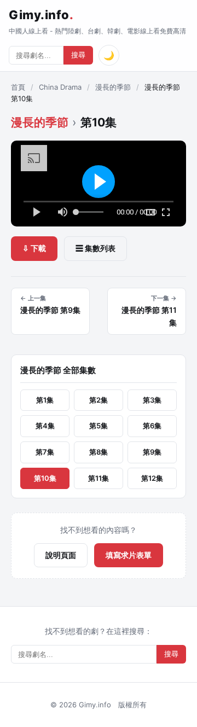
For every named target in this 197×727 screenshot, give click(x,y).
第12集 (152, 478)
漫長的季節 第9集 (50, 304)
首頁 (18, 87)
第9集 (152, 451)
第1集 (45, 400)
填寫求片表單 (129, 555)
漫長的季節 (113, 87)
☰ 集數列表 (95, 248)
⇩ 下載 (34, 248)
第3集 (152, 400)
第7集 (45, 451)
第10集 (45, 478)
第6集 (152, 425)
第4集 (45, 425)
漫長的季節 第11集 (149, 310)
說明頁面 (60, 555)
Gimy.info (41, 15)
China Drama (60, 87)
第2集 (98, 400)
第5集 (98, 425)
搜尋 (78, 55)
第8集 (98, 451)
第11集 (98, 478)
